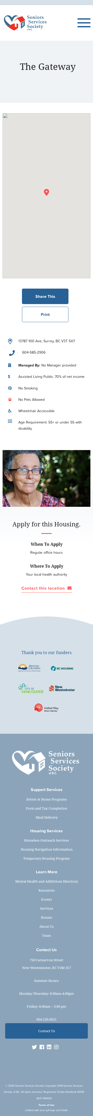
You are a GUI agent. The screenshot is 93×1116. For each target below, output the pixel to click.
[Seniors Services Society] (40, 23)
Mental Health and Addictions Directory (46, 881)
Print (45, 314)
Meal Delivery (47, 817)
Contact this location (43, 588)
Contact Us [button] (46, 1031)
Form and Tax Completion (46, 808)
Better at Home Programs (46, 799)
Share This (45, 296)
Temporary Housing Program (46, 858)
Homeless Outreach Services (46, 840)
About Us (46, 926)
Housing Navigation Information (47, 849)
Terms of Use (46, 1105)
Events (46, 899)
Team (46, 935)
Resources (46, 890)
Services (46, 908)
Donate (46, 917)
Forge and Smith (58, 1110)
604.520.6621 (46, 1019)
